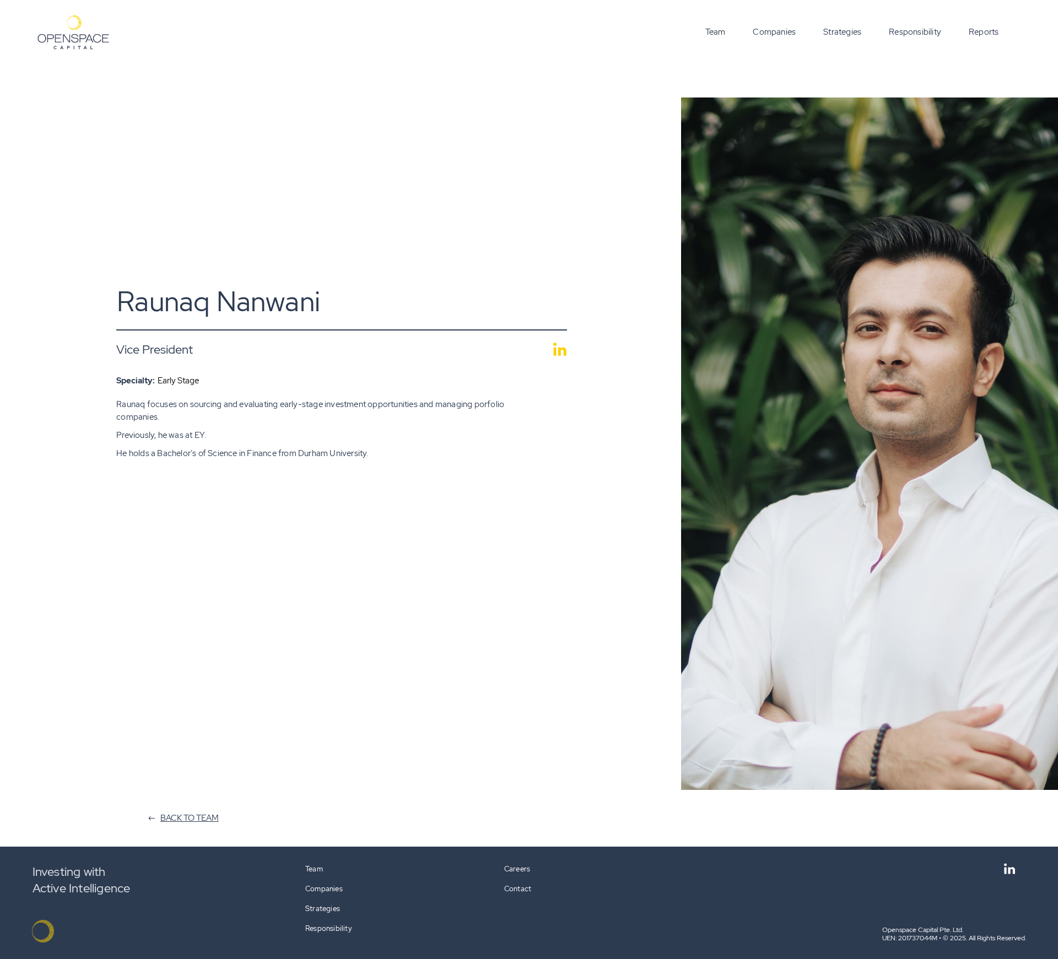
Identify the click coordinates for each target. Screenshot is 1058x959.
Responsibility (915, 31)
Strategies (842, 31)
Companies (774, 31)
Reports (983, 31)
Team (715, 31)
